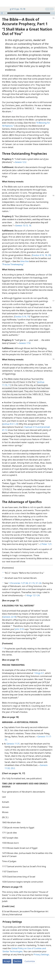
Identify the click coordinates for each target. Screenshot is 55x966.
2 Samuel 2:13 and (32, 427)
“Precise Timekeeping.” (13, 264)
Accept (7, 961)
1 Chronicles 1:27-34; (18, 583)
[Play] (5, 13)
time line (24, 261)
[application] (27, 13)
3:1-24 (38, 583)
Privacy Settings (41, 954)
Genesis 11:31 (13, 743)
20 (49, 255)
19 (28, 316)
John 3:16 (19, 629)
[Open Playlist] (1, 13)
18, (46, 255)
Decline (17, 961)
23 (16, 424)
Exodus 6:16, (38, 255)
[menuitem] (4, 3)
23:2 (12, 768)
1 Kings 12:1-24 (32, 595)
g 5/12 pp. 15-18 (17, 9)
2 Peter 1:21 (46, 544)
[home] (4, 3)
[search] (52, 3)
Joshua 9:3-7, (9, 424)
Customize (30, 961)
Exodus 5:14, (21, 316)
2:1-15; (31, 583)
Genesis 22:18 (9, 616)
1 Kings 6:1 (39, 673)
